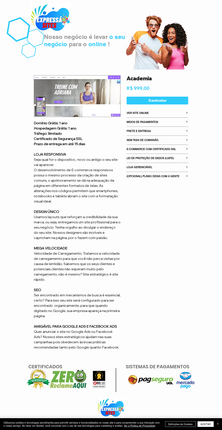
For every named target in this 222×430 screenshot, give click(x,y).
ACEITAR (205, 424)
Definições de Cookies (180, 424)
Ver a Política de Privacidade (139, 425)
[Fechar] (218, 424)
